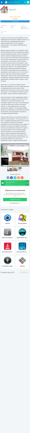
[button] (28, 145)
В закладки (15, 21)
